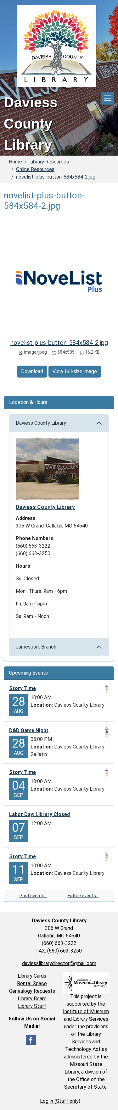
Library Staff (32, 1006)
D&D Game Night (28, 730)
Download (32, 371)
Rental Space (32, 983)
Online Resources (35, 169)
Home (15, 162)
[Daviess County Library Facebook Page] (31, 1040)
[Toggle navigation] (107, 98)
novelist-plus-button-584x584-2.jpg (59, 342)
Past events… (33, 895)
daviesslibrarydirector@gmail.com (59, 963)
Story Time (22, 688)
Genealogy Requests (32, 991)
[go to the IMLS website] (86, 982)
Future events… (83, 895)
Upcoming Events (28, 673)
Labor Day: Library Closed (39, 814)
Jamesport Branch (36, 647)
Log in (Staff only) (60, 1101)
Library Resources (49, 162)
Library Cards (32, 976)
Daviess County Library (41, 423)
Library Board (32, 999)
